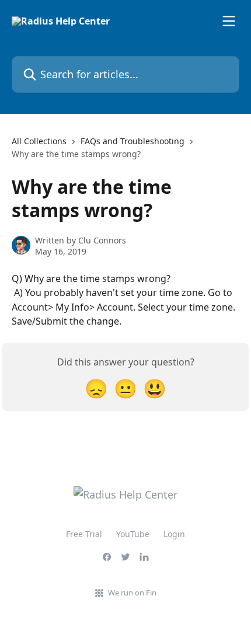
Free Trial (84, 533)
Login (174, 533)
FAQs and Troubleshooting (132, 141)
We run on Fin (132, 592)
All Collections (39, 141)
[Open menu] (228, 21)
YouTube (132, 533)
